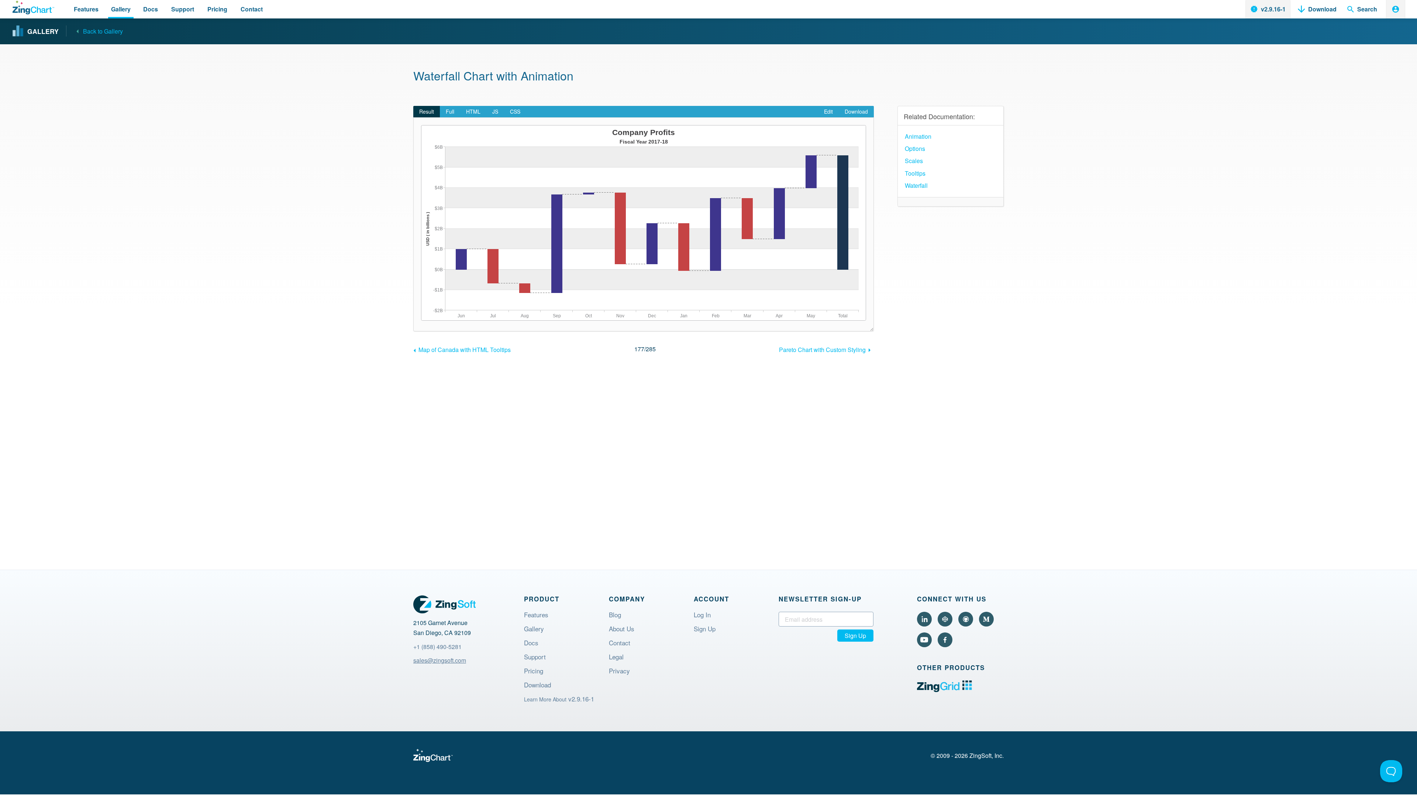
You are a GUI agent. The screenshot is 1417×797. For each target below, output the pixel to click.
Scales (914, 160)
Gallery (534, 629)
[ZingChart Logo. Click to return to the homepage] (33, 7)
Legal (616, 657)
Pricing (533, 671)
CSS (515, 111)
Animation (918, 136)
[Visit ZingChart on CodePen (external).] (945, 619)
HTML (473, 111)
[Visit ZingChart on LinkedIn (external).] (924, 619)
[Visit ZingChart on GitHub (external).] (965, 619)
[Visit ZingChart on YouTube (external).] (924, 639)
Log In (702, 615)
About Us (621, 629)
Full (450, 111)
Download (856, 111)
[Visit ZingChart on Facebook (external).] (945, 639)
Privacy (619, 671)
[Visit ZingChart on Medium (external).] (986, 619)
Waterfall (916, 185)
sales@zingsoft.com (439, 660)
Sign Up (705, 629)
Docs (531, 643)
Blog (615, 615)
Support (535, 657)
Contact (619, 643)
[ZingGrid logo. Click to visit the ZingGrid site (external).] (944, 690)
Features (536, 615)
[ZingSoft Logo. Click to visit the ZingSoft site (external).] (444, 604)
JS (495, 111)
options (915, 148)
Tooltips (915, 173)
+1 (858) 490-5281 (437, 646)
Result (426, 111)
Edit (828, 111)
